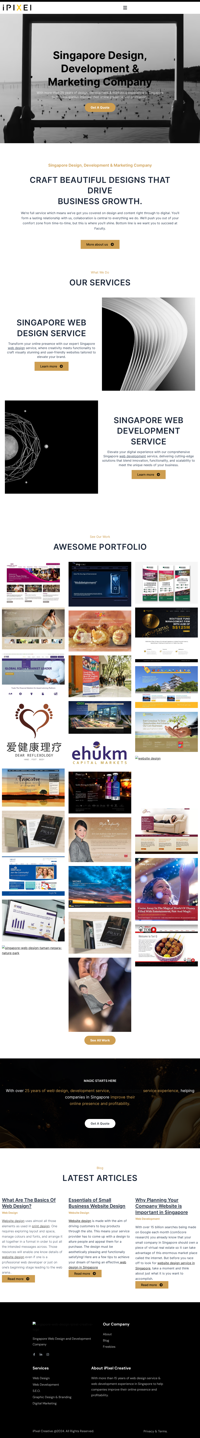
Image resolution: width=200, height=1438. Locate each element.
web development (132, 456)
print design (41, 1226)
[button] (125, 7)
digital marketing (126, 1090)
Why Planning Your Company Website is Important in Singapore (161, 1206)
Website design (13, 1221)
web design (16, 348)
